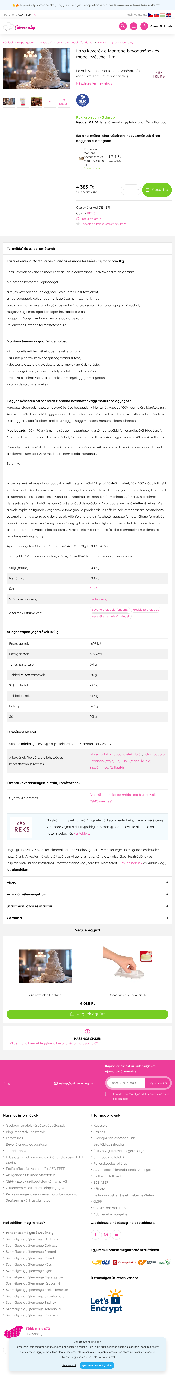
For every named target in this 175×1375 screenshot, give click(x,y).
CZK (20, 14)
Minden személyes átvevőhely (29, 1232)
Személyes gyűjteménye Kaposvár (32, 1315)
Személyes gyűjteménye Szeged (31, 1251)
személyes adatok (138, 1094)
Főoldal (8, 42)
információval (107, 1357)
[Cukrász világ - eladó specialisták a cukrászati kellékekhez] (19, 26)
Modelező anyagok (146, 610)
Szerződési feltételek (109, 1157)
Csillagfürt (117, 767)
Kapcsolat (100, 1125)
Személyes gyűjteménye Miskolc (31, 1258)
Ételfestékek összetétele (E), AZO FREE (35, 1168)
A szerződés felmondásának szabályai (122, 1169)
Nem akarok (69, 1365)
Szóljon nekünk (131, 863)
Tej (118, 761)
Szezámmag (99, 767)
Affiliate (99, 1189)
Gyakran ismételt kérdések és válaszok (35, 1125)
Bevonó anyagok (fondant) (115, 42)
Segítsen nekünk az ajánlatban (29, 1200)
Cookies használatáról (110, 1208)
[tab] (87, 248)
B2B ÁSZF (101, 1182)
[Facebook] (95, 1235)
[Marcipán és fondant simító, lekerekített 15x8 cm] (129, 966)
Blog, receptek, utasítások (25, 1132)
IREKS (91, 213)
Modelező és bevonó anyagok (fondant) (66, 42)
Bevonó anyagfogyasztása (26, 1144)
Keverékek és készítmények (111, 616)
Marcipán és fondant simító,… (129, 995)
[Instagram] (106, 1235)
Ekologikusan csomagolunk (114, 1138)
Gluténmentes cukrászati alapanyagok (35, 1188)
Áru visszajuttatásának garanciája (118, 1151)
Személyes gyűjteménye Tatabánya (33, 1309)
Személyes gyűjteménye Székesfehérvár (37, 1290)
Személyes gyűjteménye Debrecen (33, 1245)
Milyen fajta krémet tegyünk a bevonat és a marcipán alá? (53, 1043)
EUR (28, 14)
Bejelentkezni (158, 1083)
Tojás (138, 754)
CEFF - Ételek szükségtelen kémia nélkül (36, 1181)
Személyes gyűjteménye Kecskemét (33, 1283)
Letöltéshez (14, 1138)
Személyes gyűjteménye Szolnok (31, 1302)
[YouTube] (116, 1235)
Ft (34, 14)
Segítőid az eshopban (109, 1144)
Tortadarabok (16, 1151)
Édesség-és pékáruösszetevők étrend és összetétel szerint (44, 1159)
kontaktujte (82, 833)
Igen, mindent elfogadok (97, 1365)
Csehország (98, 599)
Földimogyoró (154, 754)
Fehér (94, 588)
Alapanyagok (25, 42)
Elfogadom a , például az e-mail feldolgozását (141, 1096)
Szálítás (99, 1132)
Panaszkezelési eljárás (110, 1163)
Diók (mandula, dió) (136, 761)
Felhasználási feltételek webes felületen (123, 1195)
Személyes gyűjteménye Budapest (32, 1239)
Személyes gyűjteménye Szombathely (35, 1296)
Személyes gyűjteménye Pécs (29, 1264)
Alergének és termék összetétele (31, 1175)
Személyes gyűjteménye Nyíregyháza (35, 1277)
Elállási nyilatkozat (107, 1176)
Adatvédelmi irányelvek (111, 1214)
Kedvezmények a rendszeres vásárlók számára (41, 1194)
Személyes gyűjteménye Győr (29, 1271)
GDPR (97, 1201)
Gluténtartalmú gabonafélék (111, 754)
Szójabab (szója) (102, 761)
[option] (36, 68)
